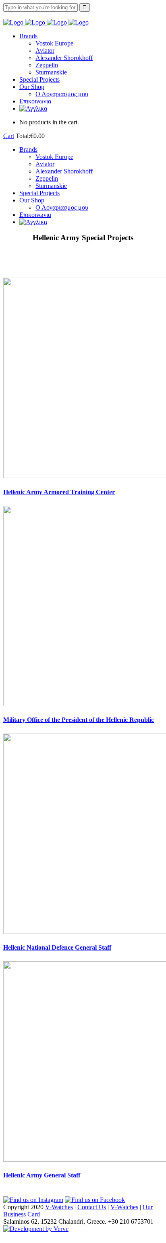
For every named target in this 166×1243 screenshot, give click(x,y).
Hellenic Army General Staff (41, 1175)
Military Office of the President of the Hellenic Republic (78, 719)
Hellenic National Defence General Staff (57, 947)
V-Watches (59, 1207)
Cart (8, 135)
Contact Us (91, 1207)
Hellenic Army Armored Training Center (59, 492)
